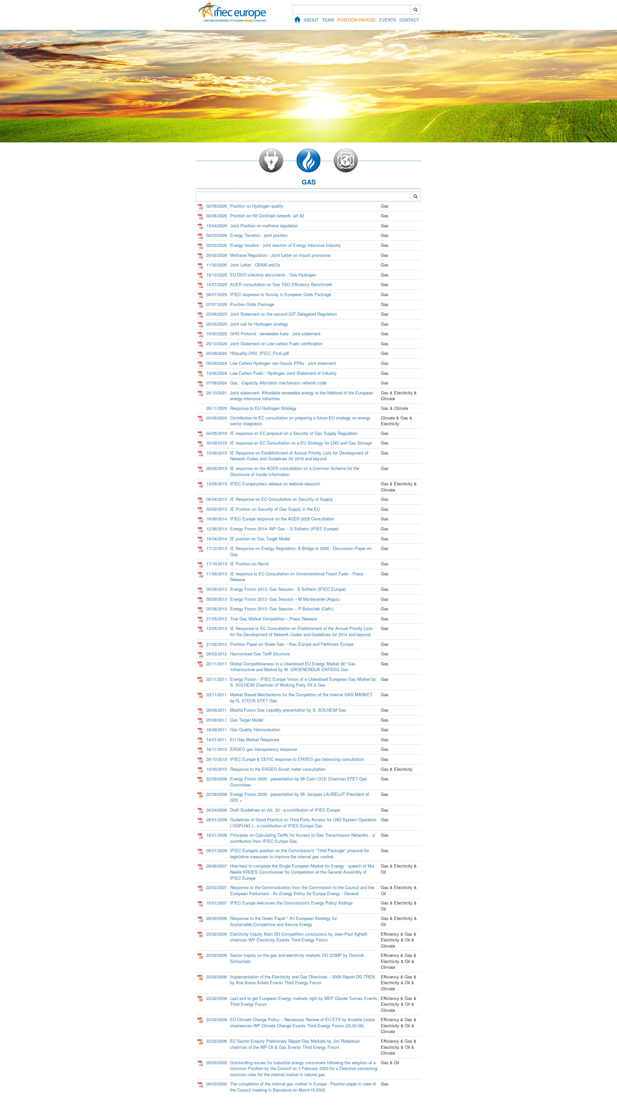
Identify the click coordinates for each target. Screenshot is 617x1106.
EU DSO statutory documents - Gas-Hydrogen (273, 275)
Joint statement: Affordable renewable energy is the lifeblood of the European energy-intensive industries (301, 396)
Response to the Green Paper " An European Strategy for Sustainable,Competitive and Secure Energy (283, 921)
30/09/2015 (216, 443)
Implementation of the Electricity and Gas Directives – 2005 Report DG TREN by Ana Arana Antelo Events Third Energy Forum (302, 980)
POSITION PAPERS (356, 20)
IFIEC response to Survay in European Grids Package (280, 294)
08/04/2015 (216, 499)
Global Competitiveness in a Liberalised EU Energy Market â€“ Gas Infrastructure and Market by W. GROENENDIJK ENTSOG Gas (292, 667)
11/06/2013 (216, 574)
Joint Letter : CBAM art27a (255, 265)
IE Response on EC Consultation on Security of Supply (281, 499)
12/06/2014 (216, 529)
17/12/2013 (216, 548)
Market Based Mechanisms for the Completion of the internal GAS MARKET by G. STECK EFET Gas (301, 697)
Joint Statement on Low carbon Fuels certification (276, 343)
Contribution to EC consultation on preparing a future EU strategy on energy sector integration (300, 421)
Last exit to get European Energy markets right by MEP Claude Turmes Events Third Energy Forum (303, 1001)
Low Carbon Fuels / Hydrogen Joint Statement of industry (283, 373)
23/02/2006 (216, 934)
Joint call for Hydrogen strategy (259, 324)
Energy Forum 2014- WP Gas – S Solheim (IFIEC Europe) (284, 529)
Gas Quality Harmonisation (255, 729)
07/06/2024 (216, 383)
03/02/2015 (216, 509)
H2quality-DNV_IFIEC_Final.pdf (259, 353)
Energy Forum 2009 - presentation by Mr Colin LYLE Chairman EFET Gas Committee (298, 782)
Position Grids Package (252, 304)
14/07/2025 (216, 284)
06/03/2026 (216, 235)
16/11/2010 (216, 749)
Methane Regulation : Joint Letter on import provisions (280, 255)
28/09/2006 (216, 918)
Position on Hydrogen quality (256, 206)
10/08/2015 (216, 453)
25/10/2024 (216, 343)
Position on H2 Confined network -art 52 (267, 215)
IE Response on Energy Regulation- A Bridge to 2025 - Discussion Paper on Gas (300, 551)
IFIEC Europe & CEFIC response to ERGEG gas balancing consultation (297, 759)
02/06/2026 (216, 206)
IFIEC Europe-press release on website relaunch (275, 484)
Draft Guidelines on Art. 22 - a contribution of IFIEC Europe (285, 810)
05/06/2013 (216, 589)
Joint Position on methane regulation (264, 225)
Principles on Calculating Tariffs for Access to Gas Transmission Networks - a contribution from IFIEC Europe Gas (302, 838)
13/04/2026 (216, 225)
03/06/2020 (216, 418)
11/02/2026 (216, 265)
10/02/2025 (216, 333)
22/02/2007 (216, 887)
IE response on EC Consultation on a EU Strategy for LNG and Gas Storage (301, 443)
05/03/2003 (216, 1062)
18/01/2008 (216, 835)
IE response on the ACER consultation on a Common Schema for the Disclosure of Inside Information (294, 471)
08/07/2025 (216, 294)
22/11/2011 (216, 664)
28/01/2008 (216, 819)
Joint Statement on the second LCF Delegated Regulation (283, 314)
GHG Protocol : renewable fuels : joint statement (275, 333)
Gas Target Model (246, 720)
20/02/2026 (216, 255)
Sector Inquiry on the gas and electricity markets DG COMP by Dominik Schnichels (297, 958)
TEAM (328, 20)
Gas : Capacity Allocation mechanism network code (278, 383)
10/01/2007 (216, 903)
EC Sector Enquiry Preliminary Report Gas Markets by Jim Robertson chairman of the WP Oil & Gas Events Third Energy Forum (295, 1044)
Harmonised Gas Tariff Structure (260, 654)
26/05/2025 (216, 324)
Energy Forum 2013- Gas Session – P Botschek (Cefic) (282, 609)
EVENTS (387, 20)
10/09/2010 (216, 769)
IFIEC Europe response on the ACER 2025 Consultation (282, 519)
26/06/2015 (216, 468)
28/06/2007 (216, 866)
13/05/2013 (216, 628)
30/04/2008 (216, 810)
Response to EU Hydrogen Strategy (263, 408)
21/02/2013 (216, 644)
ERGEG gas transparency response (263, 749)
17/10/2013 (216, 564)
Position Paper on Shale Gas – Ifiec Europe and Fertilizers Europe (291, 644)
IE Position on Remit (249, 564)
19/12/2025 (216, 275)
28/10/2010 (216, 759)
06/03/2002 (216, 1084)
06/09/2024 (216, 363)
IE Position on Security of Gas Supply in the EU (275, 509)
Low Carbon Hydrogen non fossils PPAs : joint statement (283, 363)
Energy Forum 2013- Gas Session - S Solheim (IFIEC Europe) (288, 589)
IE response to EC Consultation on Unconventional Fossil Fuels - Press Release (296, 577)
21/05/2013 (216, 619)
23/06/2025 (216, 314)
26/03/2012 (216, 654)
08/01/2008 (216, 850)
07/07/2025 (216, 304)
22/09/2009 (216, 779)
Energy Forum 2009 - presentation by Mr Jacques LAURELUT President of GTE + (299, 797)
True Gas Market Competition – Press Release (273, 619)
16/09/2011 (216, 729)
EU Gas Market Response (254, 739)
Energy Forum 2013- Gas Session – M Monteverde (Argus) (285, 599)
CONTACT (409, 20)
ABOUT (311, 20)
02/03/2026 (216, 245)
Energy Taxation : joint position (259, 235)
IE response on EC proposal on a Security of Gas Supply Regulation (293, 433)
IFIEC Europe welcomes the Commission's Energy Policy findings (291, 903)
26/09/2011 (216, 710)
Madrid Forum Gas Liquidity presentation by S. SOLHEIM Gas (288, 710)
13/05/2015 (216, 484)
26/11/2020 (216, 408)
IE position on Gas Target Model (260, 538)
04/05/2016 (216, 433)
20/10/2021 (216, 393)
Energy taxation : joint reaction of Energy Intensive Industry (285, 245)
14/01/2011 (216, 739)
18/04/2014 (216, 538)
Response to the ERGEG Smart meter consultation (277, 769)
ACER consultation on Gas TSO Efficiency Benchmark (281, 284)
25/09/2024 (216, 353)
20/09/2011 (216, 720)
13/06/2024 (216, 373)
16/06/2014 (216, 519)
